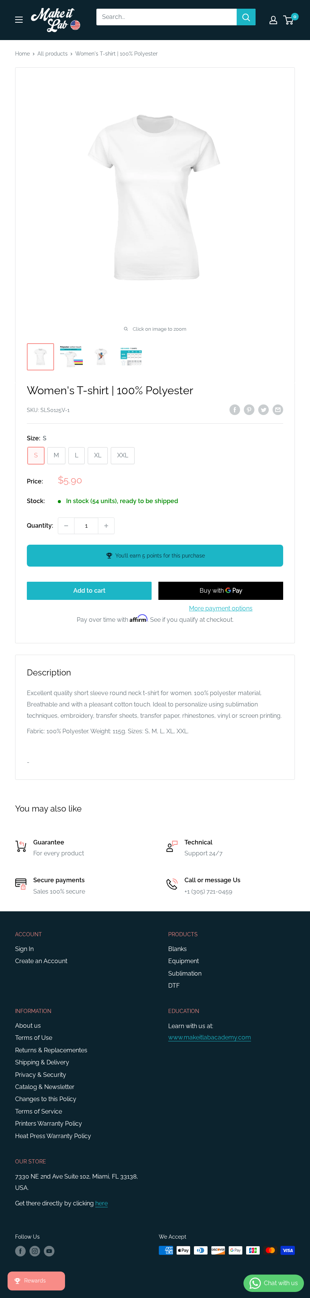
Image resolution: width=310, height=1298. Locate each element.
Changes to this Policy (45, 1099)
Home (22, 54)
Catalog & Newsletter (44, 1086)
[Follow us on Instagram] (34, 1251)
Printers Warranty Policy (48, 1123)
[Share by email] (278, 409)
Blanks (177, 949)
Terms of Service (38, 1111)
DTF (174, 985)
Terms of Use (33, 1037)
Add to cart (89, 590)
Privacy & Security (40, 1074)
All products (52, 54)
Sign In (24, 949)
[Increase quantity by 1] (106, 526)
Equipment (183, 961)
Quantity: (40, 525)
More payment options (221, 608)
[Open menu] (19, 20)
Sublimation (185, 973)
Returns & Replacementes (51, 1050)
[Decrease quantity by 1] (66, 526)
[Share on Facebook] (234, 409)
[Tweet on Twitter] (263, 409)
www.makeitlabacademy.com (209, 1037)
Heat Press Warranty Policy (53, 1136)
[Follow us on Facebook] (20, 1251)
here (101, 1203)
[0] (288, 20)
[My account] (273, 20)
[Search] (246, 17)
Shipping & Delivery (42, 1062)
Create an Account (41, 961)
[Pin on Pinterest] (249, 409)
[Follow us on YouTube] (49, 1251)
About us (28, 1025)
